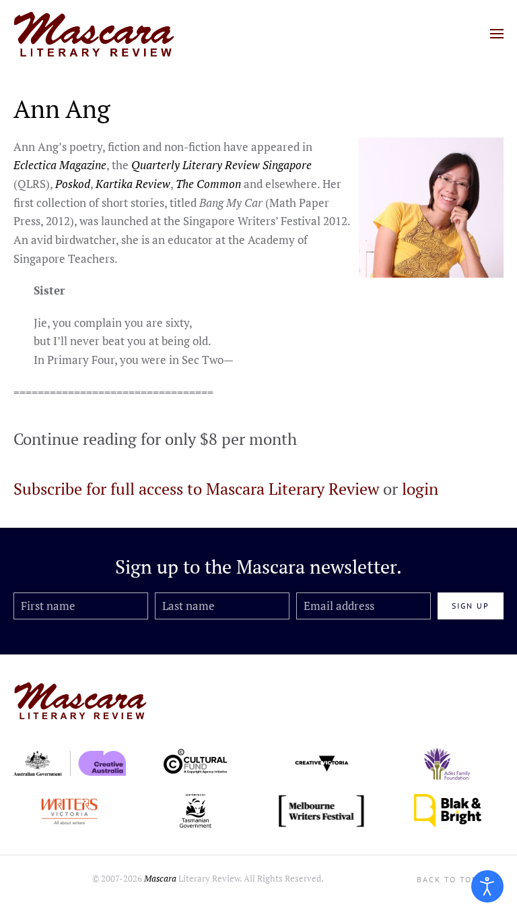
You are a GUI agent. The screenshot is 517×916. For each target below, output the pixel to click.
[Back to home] (94, 33)
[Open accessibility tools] (487, 886)
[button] (497, 33)
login (420, 488)
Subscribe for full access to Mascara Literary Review (196, 488)
